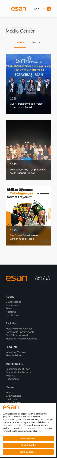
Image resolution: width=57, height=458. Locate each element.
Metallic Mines (14, 355)
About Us (11, 311)
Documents (12, 379)
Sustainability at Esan (18, 369)
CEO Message (13, 301)
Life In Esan (12, 399)
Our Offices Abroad (17, 335)
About (10, 297)
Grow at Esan (13, 395)
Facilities (11, 323)
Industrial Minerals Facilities (21, 338)
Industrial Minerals (16, 352)
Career (10, 387)
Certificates (12, 315)
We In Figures (13, 402)
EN (36, 8)
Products (12, 347)
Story (9, 308)
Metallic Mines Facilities (19, 328)
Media (20, 42)
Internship (11, 392)
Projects (10, 375)
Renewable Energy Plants (20, 332)
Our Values (12, 305)
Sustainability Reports (18, 372)
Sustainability (14, 364)
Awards (36, 42)
